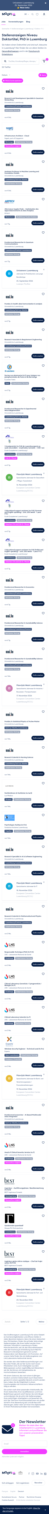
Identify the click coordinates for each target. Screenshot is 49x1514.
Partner (21, 1497)
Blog (28, 21)
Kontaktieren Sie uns (9, 1497)
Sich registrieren (22, 1483)
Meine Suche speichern (13, 81)
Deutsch (21, 1491)
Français (5, 1491)
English (12, 1491)
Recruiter (38, 1483)
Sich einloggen (8, 1483)
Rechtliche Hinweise (34, 1497)
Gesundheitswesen (10, 51)
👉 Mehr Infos (23, 7)
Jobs (3, 21)
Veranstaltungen (15, 21)
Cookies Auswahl (8, 1500)
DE (25, 14)
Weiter (41, 1322)
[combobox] (6, 75)
